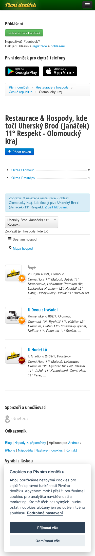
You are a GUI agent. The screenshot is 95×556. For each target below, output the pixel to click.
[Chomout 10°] (13, 315)
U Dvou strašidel (43, 310)
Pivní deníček (15, 3)
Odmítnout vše (47, 541)
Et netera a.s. (16, 419)
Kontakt (71, 450)
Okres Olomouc (22, 169)
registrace (39, 46)
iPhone (10, 450)
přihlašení (58, 46)
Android (73, 442)
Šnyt (32, 267)
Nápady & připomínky (30, 442)
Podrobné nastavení (45, 513)
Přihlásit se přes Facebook (24, 33)
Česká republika (20, 91)
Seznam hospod (24, 239)
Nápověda (25, 450)
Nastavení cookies (49, 450)
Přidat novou (21, 151)
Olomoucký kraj (50, 91)
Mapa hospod (22, 248)
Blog (8, 442)
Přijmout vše (47, 528)
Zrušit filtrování (56, 207)
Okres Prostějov (23, 177)
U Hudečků (37, 350)
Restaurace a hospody (52, 87)
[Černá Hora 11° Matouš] (13, 273)
